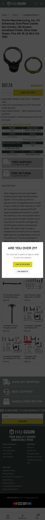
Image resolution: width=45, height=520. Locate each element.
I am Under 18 (22, 271)
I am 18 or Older (22, 264)
